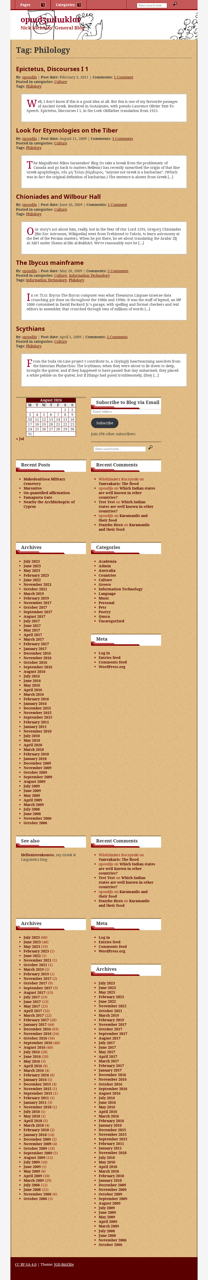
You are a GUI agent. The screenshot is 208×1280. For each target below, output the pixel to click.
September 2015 (38, 717)
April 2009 (33, 800)
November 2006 (37, 818)
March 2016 (34, 694)
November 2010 (37, 731)
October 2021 (35, 589)
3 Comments (122, 138)
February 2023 (36, 575)
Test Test (107, 501)
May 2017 (32, 630)
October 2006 (35, 822)
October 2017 (35, 607)
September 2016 (38, 667)
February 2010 (36, 754)
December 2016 (37, 653)
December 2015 (37, 708)
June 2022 (32, 579)
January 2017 (35, 648)
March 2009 (34, 804)
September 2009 (38, 776)
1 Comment (123, 77)
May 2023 (32, 570)
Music (104, 598)
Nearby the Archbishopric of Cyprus (49, 504)
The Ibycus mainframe (50, 262)
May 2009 (32, 795)
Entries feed (109, 657)
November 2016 (37, 657)
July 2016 (32, 676)
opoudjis (29, 77)
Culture (60, 81)
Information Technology (89, 275)
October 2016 (35, 662)
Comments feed (113, 662)
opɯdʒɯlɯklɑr (51, 19)
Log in (104, 653)
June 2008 (32, 813)
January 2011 (35, 726)
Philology (34, 86)
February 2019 (36, 598)
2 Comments (117, 336)
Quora (104, 616)
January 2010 (35, 758)
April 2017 (33, 634)
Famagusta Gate (38, 497)
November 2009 (37, 767)
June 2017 (32, 625)
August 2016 (34, 671)
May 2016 (32, 685)
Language (107, 593)
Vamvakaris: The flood (119, 483)
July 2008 (32, 809)
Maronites (33, 488)
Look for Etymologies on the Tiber (67, 130)
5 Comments (118, 270)
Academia (107, 561)
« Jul (20, 438)
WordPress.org (112, 666)
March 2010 (34, 749)
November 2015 (37, 712)
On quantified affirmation (47, 492)
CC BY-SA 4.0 (26, 1264)
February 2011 (36, 722)
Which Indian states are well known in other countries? (127, 493)
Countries (107, 575)
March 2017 (34, 639)
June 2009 (32, 790)
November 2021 (37, 584)
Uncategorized (111, 621)
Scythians (30, 328)
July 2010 (32, 735)
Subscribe (104, 422)
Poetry (105, 611)
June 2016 (32, 680)
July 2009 (32, 786)
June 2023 (32, 565)
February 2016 (36, 698)
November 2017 (37, 602)
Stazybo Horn (111, 524)
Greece (105, 584)
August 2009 (34, 781)
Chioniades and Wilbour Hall (58, 196)
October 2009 (35, 772)
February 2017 (36, 643)
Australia (107, 570)
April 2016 (33, 689)
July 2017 (32, 621)
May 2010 (32, 740)
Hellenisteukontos (37, 854)
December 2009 (37, 763)
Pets (102, 607)
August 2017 (34, 616)
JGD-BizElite (64, 1264)
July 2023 (32, 561)
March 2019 (34, 593)
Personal (106, 602)
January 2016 (35, 703)
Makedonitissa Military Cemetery (44, 481)
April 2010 (33, 744)
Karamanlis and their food (123, 518)
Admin (105, 565)
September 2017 (38, 611)
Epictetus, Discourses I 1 (52, 68)
